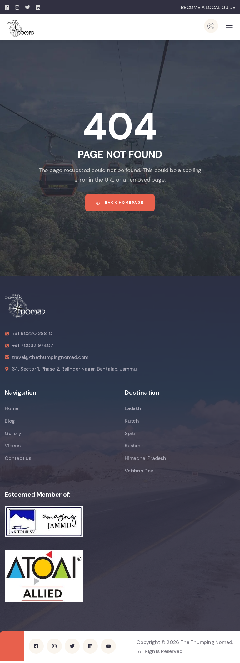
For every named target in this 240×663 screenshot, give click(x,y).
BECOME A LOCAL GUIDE (208, 7)
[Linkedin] (90, 646)
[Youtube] (108, 646)
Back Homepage (123, 202)
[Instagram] (54, 646)
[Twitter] (72, 646)
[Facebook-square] (36, 646)
